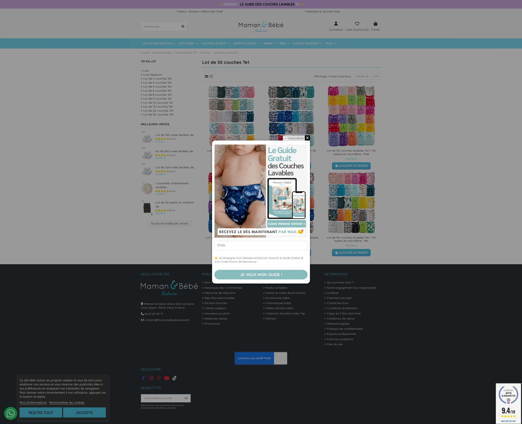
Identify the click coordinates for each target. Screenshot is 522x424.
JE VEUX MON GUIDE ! (261, 274)
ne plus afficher (296, 138)
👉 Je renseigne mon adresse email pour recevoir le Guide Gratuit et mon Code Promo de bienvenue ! (259, 259)
